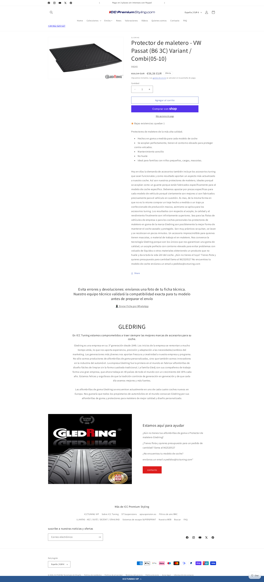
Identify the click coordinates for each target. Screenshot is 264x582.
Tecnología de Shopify (72, 575)
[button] (132, 579)
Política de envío (152, 575)
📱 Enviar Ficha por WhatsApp (131, 306)
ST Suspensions (129, 514)
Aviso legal (166, 575)
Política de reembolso (93, 575)
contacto (152, 469)
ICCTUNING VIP (91, 514)
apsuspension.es (148, 514)
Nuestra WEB (165, 519)
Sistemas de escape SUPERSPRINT (139, 519)
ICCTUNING (58, 575)
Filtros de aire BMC (168, 514)
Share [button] (137, 273)
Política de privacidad (113, 575)
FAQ (185, 519)
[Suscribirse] (99, 537)
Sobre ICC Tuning (110, 514)
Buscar (177, 519)
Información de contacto (184, 575)
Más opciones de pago (165, 116)
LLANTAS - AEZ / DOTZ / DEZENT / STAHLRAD (98, 519)
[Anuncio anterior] (99, 3)
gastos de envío (159, 78)
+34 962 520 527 (56, 25)
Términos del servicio (134, 575)
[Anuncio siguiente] (164, 3)
